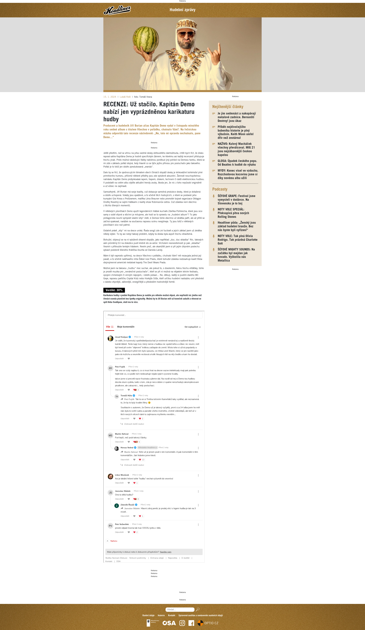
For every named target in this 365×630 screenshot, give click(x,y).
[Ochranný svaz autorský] (169, 623)
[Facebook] (191, 623)
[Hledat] (196, 609)
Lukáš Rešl (125, 97)
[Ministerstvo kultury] (153, 623)
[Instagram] (182, 623)
